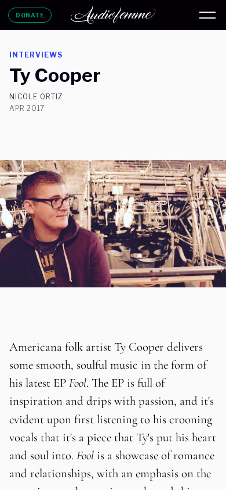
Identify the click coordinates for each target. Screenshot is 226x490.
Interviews (36, 55)
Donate (30, 15)
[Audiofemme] (113, 15)
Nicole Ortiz (36, 96)
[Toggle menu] (207, 15)
